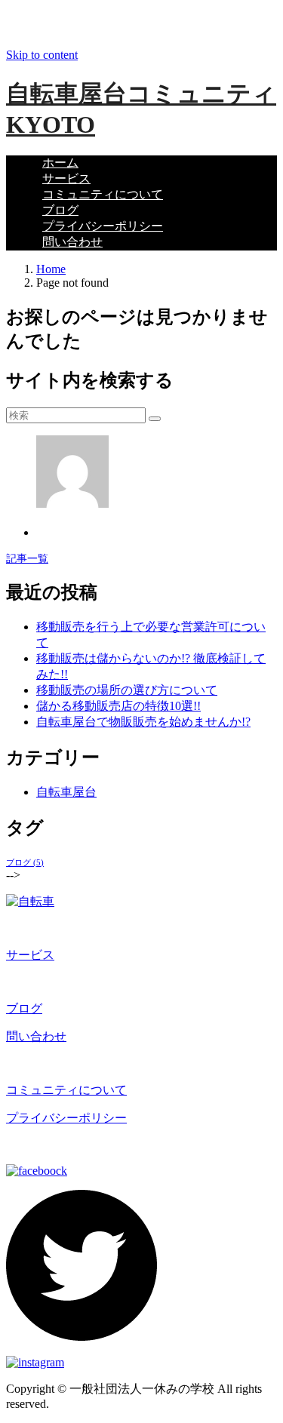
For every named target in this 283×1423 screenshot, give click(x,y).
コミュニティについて (102, 194)
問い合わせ (72, 241)
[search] (155, 418)
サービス (66, 178)
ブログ (60, 210)
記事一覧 (27, 558)
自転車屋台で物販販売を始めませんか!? (143, 721)
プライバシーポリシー (102, 226)
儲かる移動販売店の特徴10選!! (118, 705)
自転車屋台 (66, 791)
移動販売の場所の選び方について (126, 690)
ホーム (60, 162)
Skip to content (42, 54)
